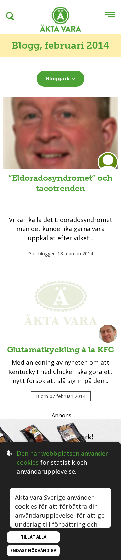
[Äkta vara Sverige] (60, 20)
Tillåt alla (33, 537)
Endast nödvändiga (33, 550)
